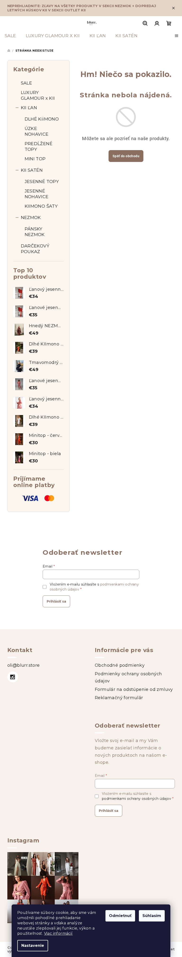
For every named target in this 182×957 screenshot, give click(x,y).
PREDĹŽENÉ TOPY (39, 146)
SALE (26, 83)
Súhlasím (151, 915)
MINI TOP (35, 158)
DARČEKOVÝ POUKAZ (35, 248)
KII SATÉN (32, 170)
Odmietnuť (120, 915)
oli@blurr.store (23, 665)
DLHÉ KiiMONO (42, 119)
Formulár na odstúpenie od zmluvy (134, 689)
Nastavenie (32, 945)
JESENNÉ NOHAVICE (37, 193)
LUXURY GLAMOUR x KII (38, 95)
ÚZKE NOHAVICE (37, 131)
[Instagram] (12, 676)
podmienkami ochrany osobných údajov (136, 798)
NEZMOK (31, 217)
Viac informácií (58, 933)
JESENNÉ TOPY (42, 181)
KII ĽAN (29, 107)
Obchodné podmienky (120, 665)
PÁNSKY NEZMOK (35, 231)
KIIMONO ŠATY (41, 206)
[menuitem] (10, 35)
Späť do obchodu (126, 156)
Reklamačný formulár (119, 697)
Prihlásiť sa (56, 601)
